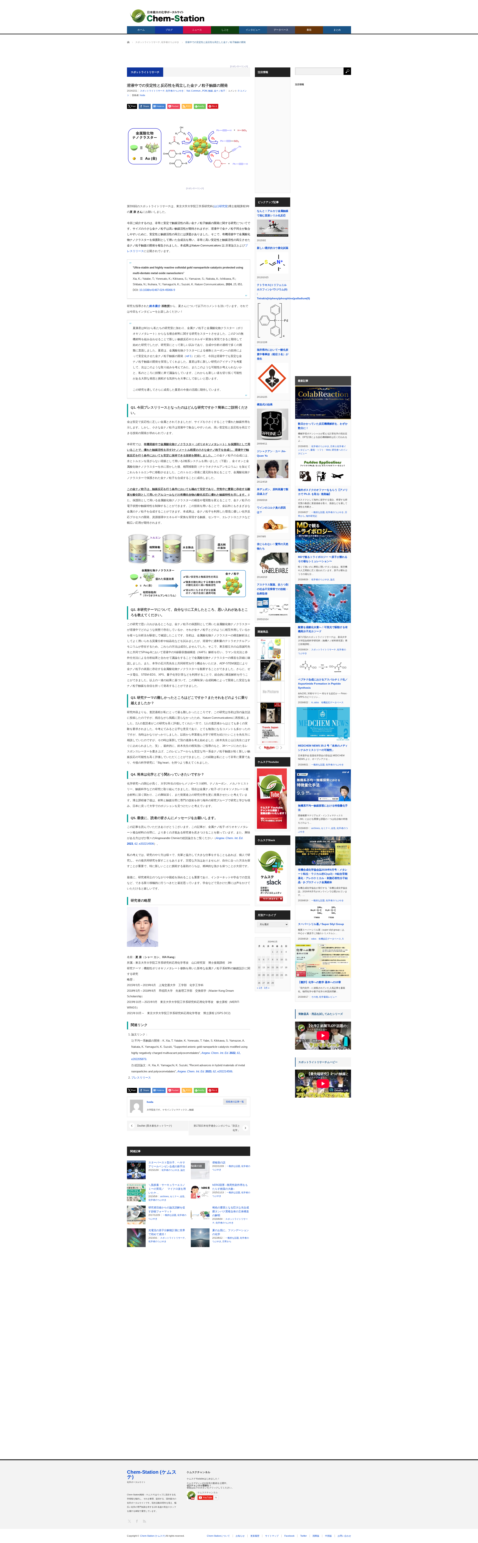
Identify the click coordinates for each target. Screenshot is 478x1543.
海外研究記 (311, 516)
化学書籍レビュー (328, 997)
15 (272, 967)
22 (272, 975)
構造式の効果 (265, 404)
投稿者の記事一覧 (235, 1101)
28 (268, 983)
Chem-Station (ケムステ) (152, 1474)
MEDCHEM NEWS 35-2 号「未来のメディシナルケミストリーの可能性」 (323, 747)
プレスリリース (141, 1077)
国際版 (316, 1536)
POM (204, 90)
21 (268, 975)
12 (259, 967)
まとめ (337, 29)
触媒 (210, 90)
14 (268, 967)
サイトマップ (272, 1536)
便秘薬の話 (218, 1162)
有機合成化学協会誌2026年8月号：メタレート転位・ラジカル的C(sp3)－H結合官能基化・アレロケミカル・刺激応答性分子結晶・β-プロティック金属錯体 (323, 876)
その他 (314, 997)
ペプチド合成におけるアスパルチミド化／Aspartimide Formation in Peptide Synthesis (323, 683)
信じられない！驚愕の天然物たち (272, 546)
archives (164, 1196)
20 (264, 975)
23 (277, 975)
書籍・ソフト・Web (320, 450)
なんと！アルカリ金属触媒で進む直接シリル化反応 (272, 213)
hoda (142, 95)
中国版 (328, 1536)
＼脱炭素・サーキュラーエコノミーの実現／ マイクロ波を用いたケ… (167, 1188)
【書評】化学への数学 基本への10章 (319, 982)
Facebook (289, 1536)
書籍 (309, 29)
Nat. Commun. (194, 90)
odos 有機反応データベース (329, 702)
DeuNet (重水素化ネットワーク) (154, 1125)
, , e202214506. (205, 1071)
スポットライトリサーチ (152, 90)
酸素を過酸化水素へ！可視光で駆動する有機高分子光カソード (323, 629)
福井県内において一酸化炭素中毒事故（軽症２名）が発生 (272, 354)
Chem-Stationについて (218, 1536)
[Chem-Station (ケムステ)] (167, 16)
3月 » (266, 988)
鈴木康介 (155, 306)
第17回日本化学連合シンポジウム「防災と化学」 (217, 1128)
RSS (144, 1521)
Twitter (303, 1536)
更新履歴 (254, 1536)
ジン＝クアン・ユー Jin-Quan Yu (271, 453)
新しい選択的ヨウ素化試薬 (272, 247)
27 (264, 983)
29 (272, 983)
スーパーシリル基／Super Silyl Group (321, 924)
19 (259, 975)
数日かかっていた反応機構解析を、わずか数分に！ (323, 425)
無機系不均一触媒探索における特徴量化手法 (323, 807)
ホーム (141, 29)
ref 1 (188, 356)
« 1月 (259, 988)
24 (281, 975)
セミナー (174, 1196)
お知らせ (240, 1536)
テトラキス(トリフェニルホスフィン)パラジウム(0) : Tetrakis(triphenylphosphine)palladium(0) (272, 291)
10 (281, 959)
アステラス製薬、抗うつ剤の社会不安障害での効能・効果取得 (272, 589)
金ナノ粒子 (219, 90)
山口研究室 (221, 206)
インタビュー (253, 29)
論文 (183, 1170)
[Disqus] (188, 1297)
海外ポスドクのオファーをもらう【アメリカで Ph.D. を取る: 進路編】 (323, 491)
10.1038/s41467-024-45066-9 (157, 289)
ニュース (197, 29)
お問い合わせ (344, 1536)
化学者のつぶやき (175, 90)
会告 (182, 1196)
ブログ (169, 29)
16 (277, 967)
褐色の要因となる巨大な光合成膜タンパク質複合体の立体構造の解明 (230, 1211)
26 (259, 983)
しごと (225, 29)
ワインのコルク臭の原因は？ (271, 510)
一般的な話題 (233, 1166)
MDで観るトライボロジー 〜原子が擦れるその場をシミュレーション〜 (322, 559)
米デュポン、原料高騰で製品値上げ (272, 491)
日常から (226, 1241)
